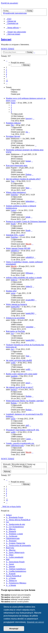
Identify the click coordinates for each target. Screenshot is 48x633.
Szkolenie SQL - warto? (15, 235)
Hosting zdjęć (11, 291)
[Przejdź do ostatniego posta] (33, 118)
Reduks (29, 396)
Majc (28, 188)
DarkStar (14, 195)
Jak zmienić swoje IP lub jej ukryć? (19, 387)
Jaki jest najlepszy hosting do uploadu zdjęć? (23, 179)
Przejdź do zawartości (9, 3)
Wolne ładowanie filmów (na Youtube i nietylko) (25, 401)
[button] (6, 60)
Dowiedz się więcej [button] (35, 622)
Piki (12, 125)
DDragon (29, 273)
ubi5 (27, 425)
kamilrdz (14, 376)
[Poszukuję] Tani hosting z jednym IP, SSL (22, 430)
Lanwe (13, 210)
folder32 (14, 280)
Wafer (13, 103)
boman (28, 161)
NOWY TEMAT (7, 49)
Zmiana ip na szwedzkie (15, 318)
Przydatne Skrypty (13, 136)
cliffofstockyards (17, 445)
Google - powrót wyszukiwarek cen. (20, 443)
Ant (12, 333)
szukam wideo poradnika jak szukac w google (24, 277)
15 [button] (7, 81)
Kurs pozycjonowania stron (16, 165)
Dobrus (28, 174)
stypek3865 (30, 300)
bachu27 (14, 389)
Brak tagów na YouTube (15, 331)
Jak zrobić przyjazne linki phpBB (19, 360)
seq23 (28, 383)
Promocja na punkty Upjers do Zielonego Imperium (26, 221)
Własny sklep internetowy (16, 192)
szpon (13, 419)
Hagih (13, 224)
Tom (12, 181)
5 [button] (6, 76)
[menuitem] (8, 19)
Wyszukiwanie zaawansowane (15, 13)
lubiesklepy (30, 201)
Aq (26, 132)
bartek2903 (15, 307)
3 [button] (6, 72)
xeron (13, 293)
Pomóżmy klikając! (13, 123)
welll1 (13, 363)
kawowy (29, 118)
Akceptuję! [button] (13, 629)
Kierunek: (18, 466)
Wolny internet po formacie (16, 304)
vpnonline (29, 327)
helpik (28, 217)
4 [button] (6, 74)
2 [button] (6, 70)
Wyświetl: (7, 464)
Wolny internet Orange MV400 (18, 248)
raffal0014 (15, 251)
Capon (28, 439)
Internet (6, 39)
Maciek (28, 244)
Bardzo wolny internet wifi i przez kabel (21, 374)
